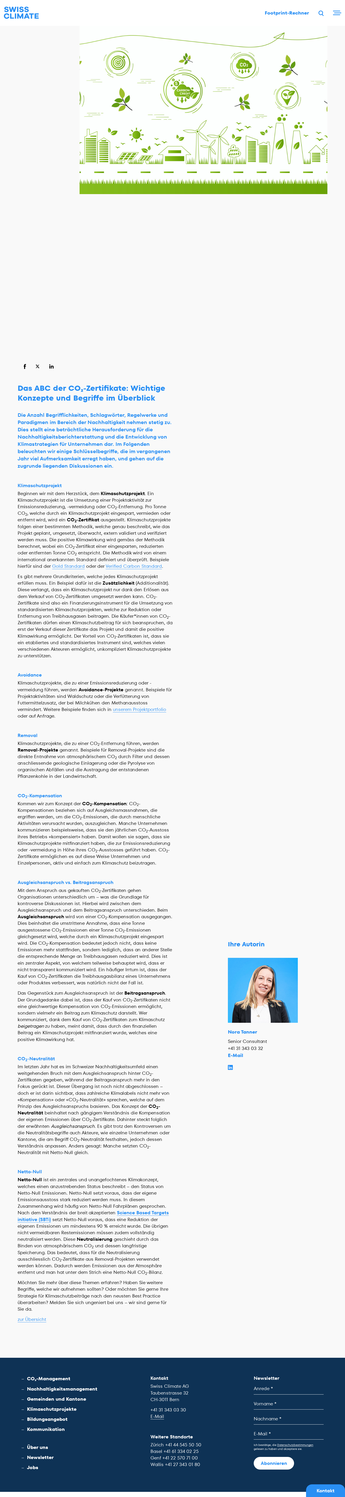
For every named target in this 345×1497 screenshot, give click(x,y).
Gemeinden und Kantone (56, 1399)
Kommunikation (46, 1429)
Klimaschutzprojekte (52, 1409)
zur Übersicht (32, 1319)
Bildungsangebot (47, 1419)
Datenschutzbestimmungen (295, 1445)
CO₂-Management (48, 1378)
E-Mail (235, 1055)
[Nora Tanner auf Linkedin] (263, 1067)
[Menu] (336, 12)
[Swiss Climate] (21, 13)
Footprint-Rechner (287, 13)
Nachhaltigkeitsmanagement (62, 1389)
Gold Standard (68, 566)
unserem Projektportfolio (139, 709)
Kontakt (325, 1490)
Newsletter (40, 1457)
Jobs (32, 1467)
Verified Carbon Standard (134, 566)
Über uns (37, 1447)
